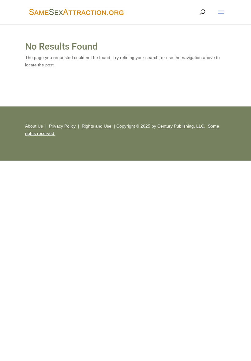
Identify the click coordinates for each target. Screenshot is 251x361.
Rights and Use (96, 126)
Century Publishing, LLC (180, 126)
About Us (34, 126)
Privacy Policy (62, 126)
